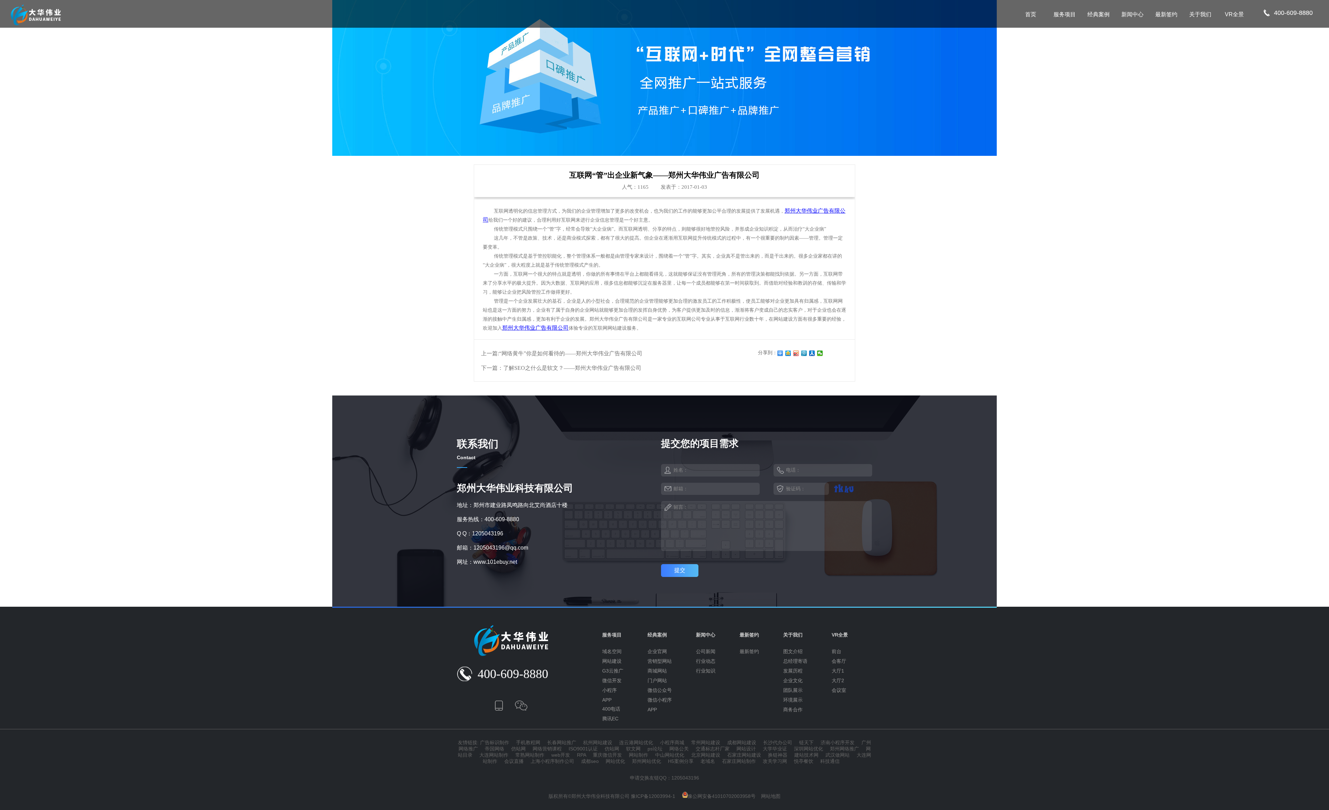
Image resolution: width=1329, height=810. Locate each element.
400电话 (611, 709)
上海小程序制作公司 (552, 761)
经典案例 (1098, 14)
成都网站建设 (741, 742)
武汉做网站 (837, 755)
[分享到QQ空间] (788, 353)
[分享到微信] (820, 353)
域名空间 (612, 651)
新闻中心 (1132, 14)
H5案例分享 (681, 761)
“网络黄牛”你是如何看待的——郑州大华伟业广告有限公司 (570, 353)
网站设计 (746, 748)
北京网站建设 (705, 755)
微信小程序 (660, 700)
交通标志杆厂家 (713, 748)
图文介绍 (793, 651)
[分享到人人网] (812, 353)
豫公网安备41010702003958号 (722, 796)
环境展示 (793, 700)
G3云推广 (612, 671)
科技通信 (830, 761)
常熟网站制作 (529, 755)
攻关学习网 (775, 761)
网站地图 (770, 796)
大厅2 (838, 680)
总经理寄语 (795, 661)
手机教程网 (528, 742)
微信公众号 (660, 690)
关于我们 (1200, 14)
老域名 (707, 761)
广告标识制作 (494, 742)
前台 (836, 651)
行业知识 (705, 671)
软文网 (633, 748)
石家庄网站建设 (744, 755)
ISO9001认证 (583, 748)
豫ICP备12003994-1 (653, 796)
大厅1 (838, 671)
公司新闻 (705, 651)
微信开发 (612, 680)
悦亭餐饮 (803, 761)
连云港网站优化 (636, 742)
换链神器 (777, 755)
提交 (679, 570)
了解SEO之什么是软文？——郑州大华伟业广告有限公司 (572, 368)
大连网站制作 (493, 755)
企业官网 (657, 651)
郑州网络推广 (844, 748)
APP (607, 700)
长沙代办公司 (777, 742)
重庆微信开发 (607, 755)
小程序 (609, 690)
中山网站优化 (669, 755)
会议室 (839, 690)
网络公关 (679, 748)
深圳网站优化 (808, 748)
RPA (581, 755)
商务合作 (793, 709)
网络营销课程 (547, 748)
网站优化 (615, 761)
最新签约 (1166, 14)
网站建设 (612, 661)
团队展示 (793, 690)
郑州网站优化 (646, 761)
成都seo (590, 761)
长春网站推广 (561, 742)
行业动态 (705, 661)
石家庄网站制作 (739, 761)
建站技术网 (806, 755)
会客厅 (839, 661)
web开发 (560, 755)
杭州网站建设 (597, 742)
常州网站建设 (705, 742)
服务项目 (1065, 14)
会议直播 (514, 761)
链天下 (806, 742)
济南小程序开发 (838, 742)
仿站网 (518, 748)
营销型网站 (660, 661)
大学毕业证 (775, 748)
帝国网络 (494, 748)
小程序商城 (672, 742)
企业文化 (793, 680)
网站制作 (638, 755)
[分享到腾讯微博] (804, 353)
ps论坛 (655, 748)
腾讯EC (610, 718)
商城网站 (657, 671)
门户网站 (657, 680)
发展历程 (793, 671)
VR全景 (1234, 14)
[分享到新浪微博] (796, 353)
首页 (1030, 14)
